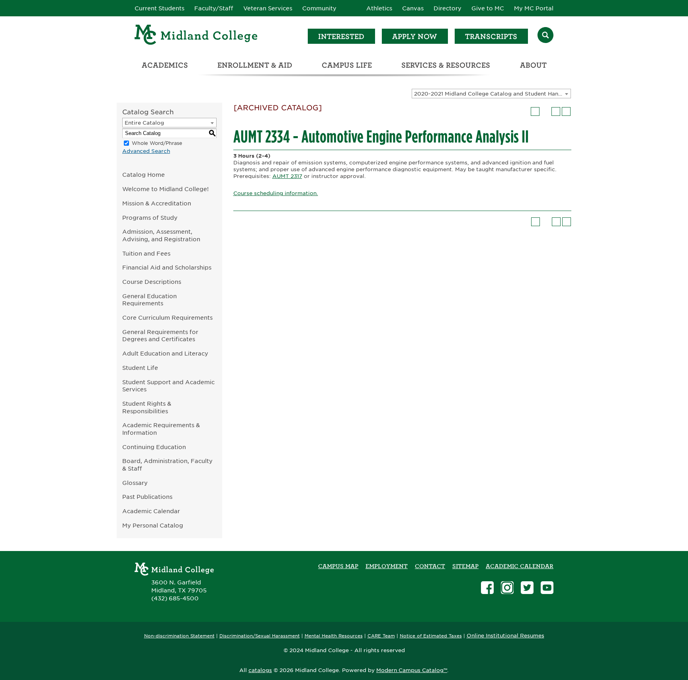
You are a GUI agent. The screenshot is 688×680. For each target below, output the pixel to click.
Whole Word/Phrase (157, 143)
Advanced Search (146, 151)
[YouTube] (547, 588)
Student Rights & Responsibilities (146, 407)
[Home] (196, 36)
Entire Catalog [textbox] (144, 123)
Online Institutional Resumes (505, 635)
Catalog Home (143, 174)
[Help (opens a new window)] (566, 111)
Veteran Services (267, 8)
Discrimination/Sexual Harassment (259, 636)
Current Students (159, 8)
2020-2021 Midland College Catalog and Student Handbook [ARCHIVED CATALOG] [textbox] (492, 94)
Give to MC (487, 8)
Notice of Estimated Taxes (431, 636)
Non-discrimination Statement (179, 636)
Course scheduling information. (275, 193)
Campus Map (338, 566)
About (533, 65)
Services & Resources (445, 65)
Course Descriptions (151, 281)
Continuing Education (154, 447)
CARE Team (381, 636)
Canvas (413, 8)
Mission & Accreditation (156, 203)
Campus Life (347, 65)
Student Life (140, 367)
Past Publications (147, 496)
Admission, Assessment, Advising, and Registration (161, 235)
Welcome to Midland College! (165, 189)
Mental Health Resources (334, 636)
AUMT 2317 (287, 176)
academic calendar (519, 566)
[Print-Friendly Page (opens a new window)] (555, 111)
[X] (527, 588)
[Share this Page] (545, 111)
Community (319, 8)
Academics (165, 65)
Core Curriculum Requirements (167, 317)
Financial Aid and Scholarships (166, 267)
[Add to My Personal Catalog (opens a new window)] (535, 111)
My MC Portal (533, 8)
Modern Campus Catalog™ (411, 670)
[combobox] (491, 93)
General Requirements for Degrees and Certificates (160, 335)
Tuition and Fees (146, 253)
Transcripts (491, 36)
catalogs (260, 670)
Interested (341, 36)
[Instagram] (507, 588)
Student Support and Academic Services (168, 386)
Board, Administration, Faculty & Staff (167, 464)
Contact (430, 566)
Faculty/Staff (213, 8)
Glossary (135, 482)
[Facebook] (487, 588)
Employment (387, 566)
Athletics (379, 8)
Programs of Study (150, 217)
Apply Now (414, 36)
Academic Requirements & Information (161, 429)
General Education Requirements (149, 300)
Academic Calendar (151, 511)
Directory (447, 8)
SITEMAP (465, 566)
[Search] (545, 36)
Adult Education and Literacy (165, 353)
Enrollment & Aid (254, 65)
